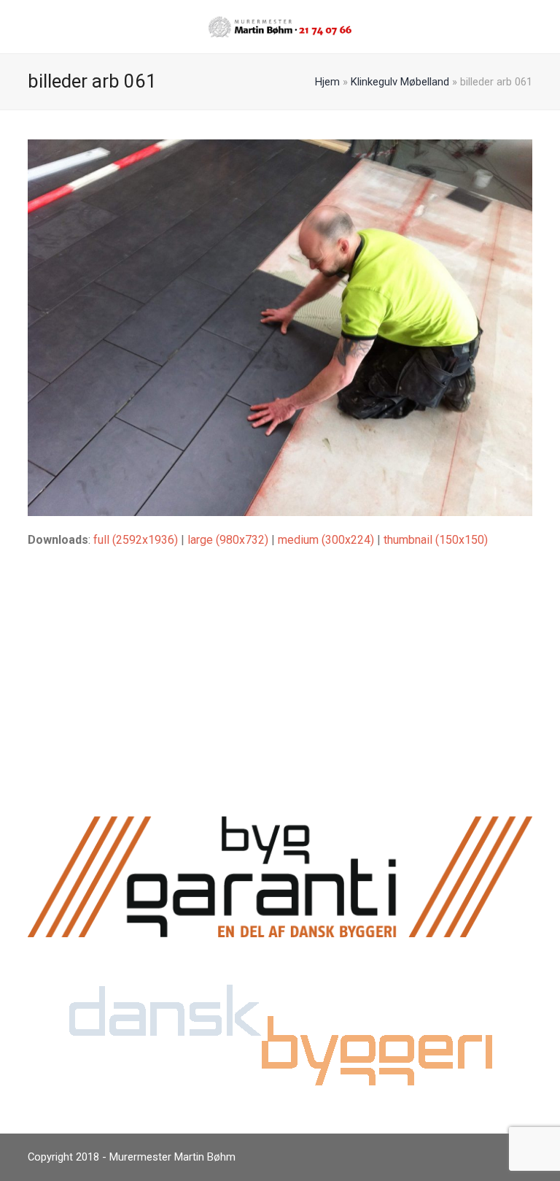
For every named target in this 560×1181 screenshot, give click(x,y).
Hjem (327, 81)
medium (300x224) (326, 540)
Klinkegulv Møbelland (400, 81)
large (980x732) (227, 540)
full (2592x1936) (135, 540)
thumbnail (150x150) (436, 540)
